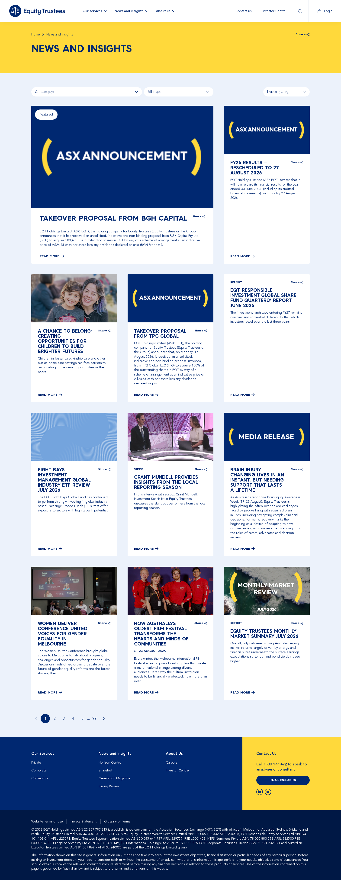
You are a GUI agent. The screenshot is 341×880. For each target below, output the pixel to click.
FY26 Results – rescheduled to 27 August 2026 (254, 168)
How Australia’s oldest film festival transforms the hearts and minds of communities (161, 634)
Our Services (42, 753)
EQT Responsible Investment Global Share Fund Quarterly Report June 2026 (263, 298)
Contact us (243, 11)
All (44, 91)
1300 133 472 (275, 764)
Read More (49, 256)
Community (39, 778)
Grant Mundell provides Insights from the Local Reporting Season (166, 482)
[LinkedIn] (259, 792)
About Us (174, 753)
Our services (92, 11)
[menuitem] (243, 11)
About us (163, 11)
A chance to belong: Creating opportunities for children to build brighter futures (65, 341)
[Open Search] (300, 11)
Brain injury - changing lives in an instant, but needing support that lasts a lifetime (257, 480)
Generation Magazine (114, 778)
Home (35, 34)
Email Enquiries (283, 780)
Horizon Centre (110, 762)
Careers (171, 762)
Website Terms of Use (47, 821)
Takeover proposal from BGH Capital (113, 218)
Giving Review (109, 786)
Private (36, 762)
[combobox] (286, 91)
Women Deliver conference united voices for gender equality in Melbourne (62, 634)
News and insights (129, 11)
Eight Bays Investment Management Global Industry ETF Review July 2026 (64, 480)
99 (94, 718)
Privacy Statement (84, 821)
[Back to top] (305, 752)
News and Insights (115, 753)
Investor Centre (274, 11)
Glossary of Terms (117, 821)
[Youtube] (268, 792)
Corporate (39, 770)
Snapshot (105, 770)
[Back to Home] (37, 11)
